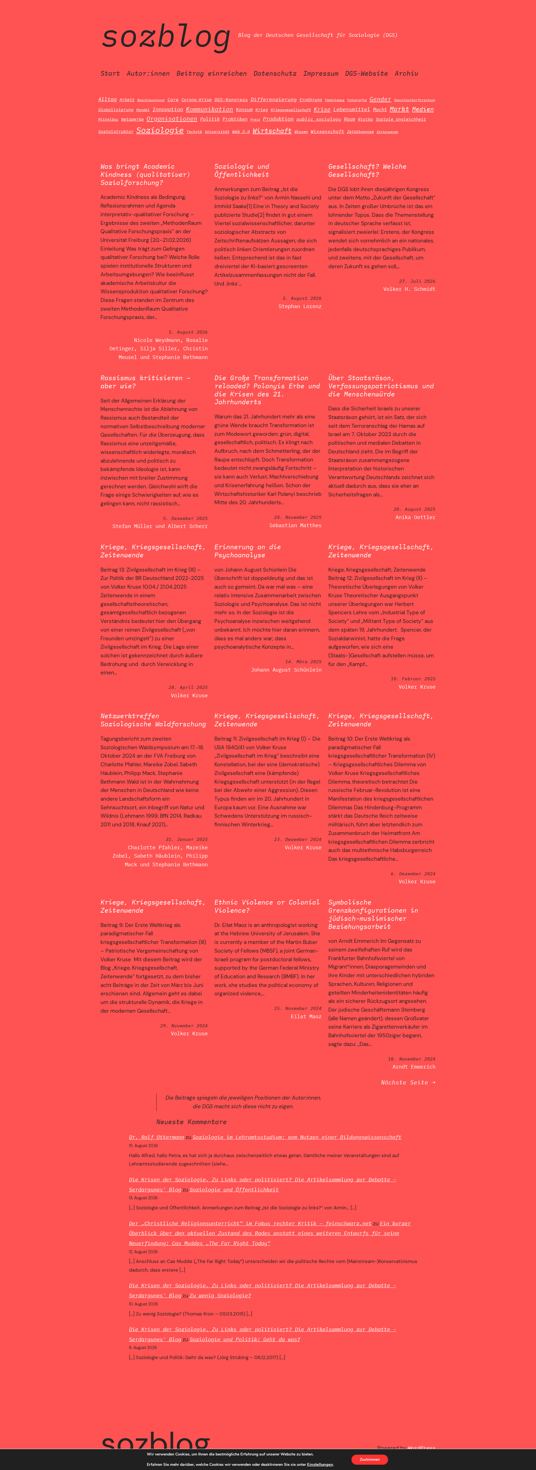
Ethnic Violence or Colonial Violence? (267, 906)
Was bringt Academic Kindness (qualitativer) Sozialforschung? (145, 174)
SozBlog (165, 35)
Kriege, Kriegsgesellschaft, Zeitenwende (153, 551)
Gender (380, 99)
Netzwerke (132, 119)
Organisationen (172, 118)
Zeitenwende (387, 132)
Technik (194, 131)
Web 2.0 (241, 131)
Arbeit (127, 99)
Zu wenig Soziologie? (220, 1295)
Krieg (261, 109)
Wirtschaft (272, 130)
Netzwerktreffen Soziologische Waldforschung (153, 720)
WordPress (422, 1447)
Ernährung (311, 99)
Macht (380, 109)
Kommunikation (209, 109)
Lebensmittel (351, 109)
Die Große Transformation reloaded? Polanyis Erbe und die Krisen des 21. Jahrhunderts (267, 390)
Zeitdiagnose (360, 131)
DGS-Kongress (231, 99)
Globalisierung (115, 109)
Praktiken (235, 119)
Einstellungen (320, 1464)
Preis (255, 120)
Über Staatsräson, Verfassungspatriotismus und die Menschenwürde (381, 386)
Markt (399, 108)
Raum (349, 119)
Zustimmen (370, 1459)
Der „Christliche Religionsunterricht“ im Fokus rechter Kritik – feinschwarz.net (250, 1223)
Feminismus (334, 99)
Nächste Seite (408, 1082)
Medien (423, 109)
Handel (143, 109)
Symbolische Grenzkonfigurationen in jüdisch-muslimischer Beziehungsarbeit (373, 914)
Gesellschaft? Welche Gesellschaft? (367, 170)
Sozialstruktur (115, 131)
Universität (217, 131)
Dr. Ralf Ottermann (156, 1136)
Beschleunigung (151, 100)
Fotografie (357, 100)
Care (173, 99)
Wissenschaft (327, 131)
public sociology (318, 119)
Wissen (301, 131)
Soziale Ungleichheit (401, 119)
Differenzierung (274, 99)
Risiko (365, 119)
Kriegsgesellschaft (291, 109)
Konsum (244, 109)
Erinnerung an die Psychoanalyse (247, 551)
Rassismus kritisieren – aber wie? (145, 382)
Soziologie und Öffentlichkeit (241, 170)
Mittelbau (108, 119)
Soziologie (160, 130)
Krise (322, 109)
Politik (210, 119)
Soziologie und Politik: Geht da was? (245, 1339)
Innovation (167, 109)
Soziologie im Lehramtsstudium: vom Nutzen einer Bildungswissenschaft (297, 1136)
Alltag (107, 99)
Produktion (278, 118)
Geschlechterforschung (414, 100)
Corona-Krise (196, 99)
